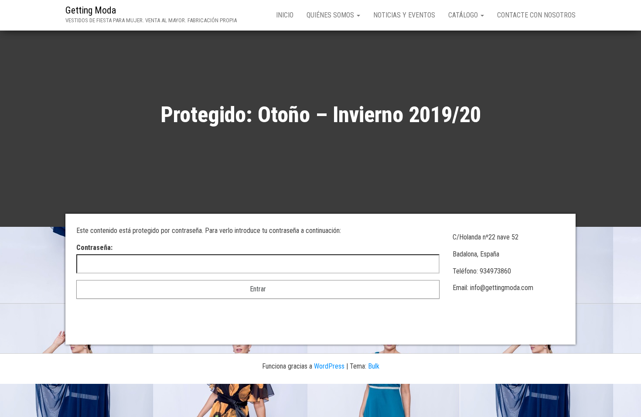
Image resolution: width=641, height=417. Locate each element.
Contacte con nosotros (536, 15)
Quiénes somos (331, 15)
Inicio (284, 15)
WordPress (329, 366)
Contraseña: (94, 247)
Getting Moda (90, 10)
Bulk (373, 366)
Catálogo (464, 15)
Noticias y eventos (404, 15)
